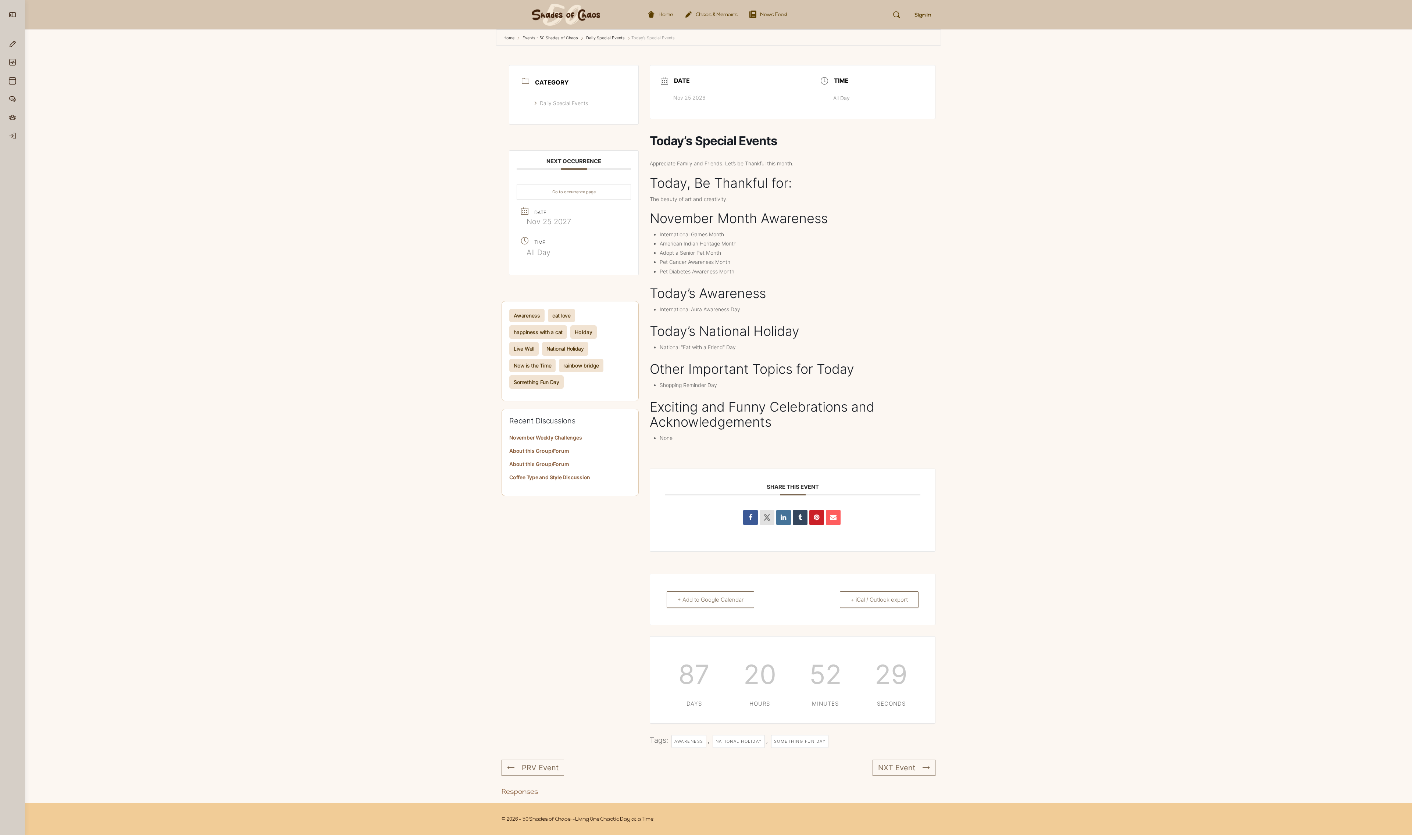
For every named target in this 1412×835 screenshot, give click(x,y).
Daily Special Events (605, 37)
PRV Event (540, 767)
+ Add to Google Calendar (710, 599)
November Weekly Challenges (545, 437)
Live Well (524, 348)
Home (509, 37)
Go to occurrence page (574, 191)
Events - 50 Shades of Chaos (550, 37)
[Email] (833, 517)
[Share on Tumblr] (800, 517)
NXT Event (896, 767)
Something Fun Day (536, 382)
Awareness (527, 315)
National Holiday (565, 348)
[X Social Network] (767, 517)
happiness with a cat (538, 332)
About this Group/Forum (539, 451)
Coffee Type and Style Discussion (549, 477)
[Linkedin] (783, 517)
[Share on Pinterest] (816, 517)
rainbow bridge (581, 365)
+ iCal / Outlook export (879, 599)
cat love (561, 315)
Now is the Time (532, 365)
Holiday (583, 332)
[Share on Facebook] (750, 517)
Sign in (922, 14)
